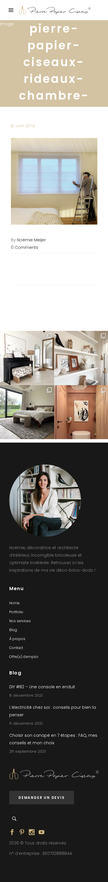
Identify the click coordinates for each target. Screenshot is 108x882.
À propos (17, 638)
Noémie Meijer (31, 240)
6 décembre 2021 (26, 723)
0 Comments (24, 247)
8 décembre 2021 (26, 695)
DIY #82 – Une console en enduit (42, 687)
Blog (13, 629)
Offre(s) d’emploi (23, 656)
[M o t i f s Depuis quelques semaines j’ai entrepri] (27, 358)
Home (14, 603)
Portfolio (16, 611)
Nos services (20, 620)
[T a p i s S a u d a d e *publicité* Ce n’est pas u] (27, 412)
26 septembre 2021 (27, 751)
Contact (16, 647)
